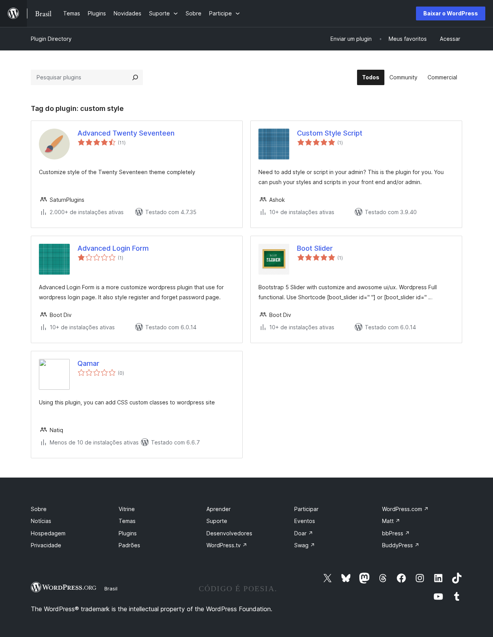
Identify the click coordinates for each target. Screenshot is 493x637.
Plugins (128, 533)
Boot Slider (315, 248)
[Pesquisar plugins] (135, 77)
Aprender (218, 509)
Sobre (39, 509)
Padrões (129, 545)
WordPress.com (405, 509)
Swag (304, 545)
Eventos (304, 521)
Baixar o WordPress (450, 13)
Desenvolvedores (229, 533)
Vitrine (127, 509)
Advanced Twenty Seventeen (125, 133)
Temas (127, 521)
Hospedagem (48, 533)
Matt (391, 521)
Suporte (216, 521)
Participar (306, 509)
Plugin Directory (51, 38)
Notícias (41, 521)
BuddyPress (400, 545)
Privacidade (46, 545)
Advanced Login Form (113, 248)
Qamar (88, 363)
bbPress (396, 533)
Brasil (110, 588)
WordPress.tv (226, 545)
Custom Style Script (329, 133)
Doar (303, 533)
